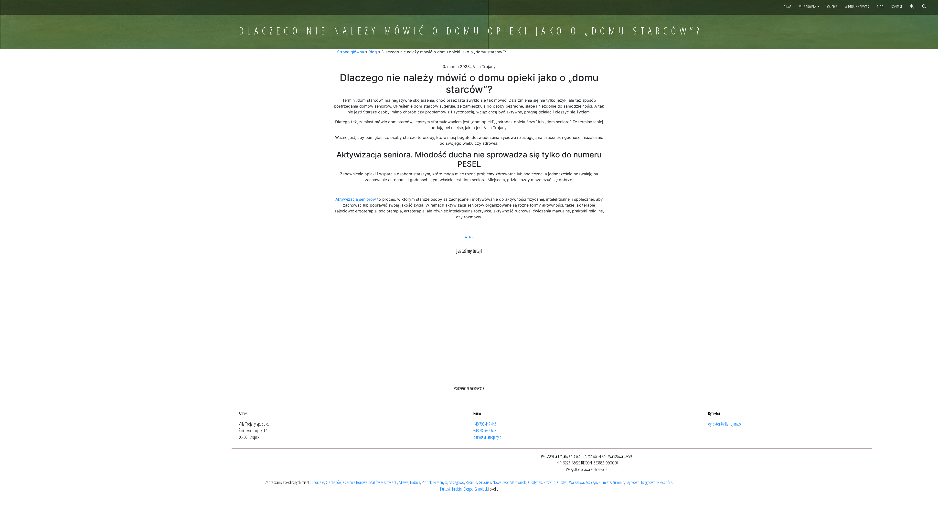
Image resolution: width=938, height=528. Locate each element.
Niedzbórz (664, 482)
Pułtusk (445, 489)
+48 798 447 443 (484, 424)
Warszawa (576, 482)
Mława (403, 482)
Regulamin (808, 44)
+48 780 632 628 (484, 430)
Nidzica (415, 482)
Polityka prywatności (815, 82)
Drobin (457, 489)
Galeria (832, 6)
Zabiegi (805, 37)
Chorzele (317, 482)
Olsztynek (535, 482)
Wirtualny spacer (857, 6)
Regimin (471, 482)
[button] (929, 221)
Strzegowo (456, 482)
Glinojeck (481, 489)
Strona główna (350, 51)
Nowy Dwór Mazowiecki (509, 482)
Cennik (805, 29)
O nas (787, 6)
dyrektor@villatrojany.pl (725, 424)
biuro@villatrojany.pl (487, 437)
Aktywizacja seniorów (816, 22)
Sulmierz (605, 482)
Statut (805, 52)
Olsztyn (562, 482)
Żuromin (618, 482)
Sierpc (468, 489)
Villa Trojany (807, 6)
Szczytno (549, 482)
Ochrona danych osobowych (821, 74)
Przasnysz (440, 482)
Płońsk (427, 482)
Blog (880, 6)
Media (805, 59)
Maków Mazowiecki (383, 482)
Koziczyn (591, 482)
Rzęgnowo (648, 482)
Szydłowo (633, 482)
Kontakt (896, 6)
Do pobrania (809, 67)
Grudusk (485, 482)
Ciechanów (333, 482)
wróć (469, 236)
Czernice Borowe (355, 482)
